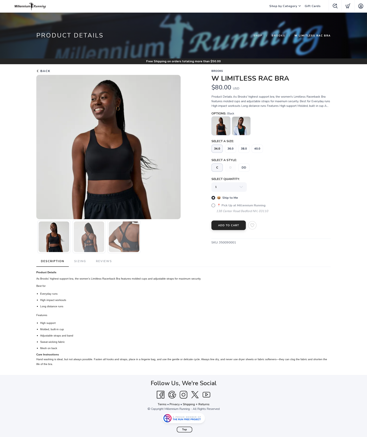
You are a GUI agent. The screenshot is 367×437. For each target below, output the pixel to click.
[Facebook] (160, 395)
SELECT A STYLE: (224, 160)
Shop (257, 35)
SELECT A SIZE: (222, 141)
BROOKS (278, 35)
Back (44, 71)
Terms (162, 404)
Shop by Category (283, 6)
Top (184, 429)
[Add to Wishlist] (252, 225)
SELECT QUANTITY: (225, 179)
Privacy (175, 404)
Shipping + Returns (196, 404)
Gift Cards (313, 6)
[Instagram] (183, 395)
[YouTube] (206, 395)
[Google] (172, 395)
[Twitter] (195, 395)
